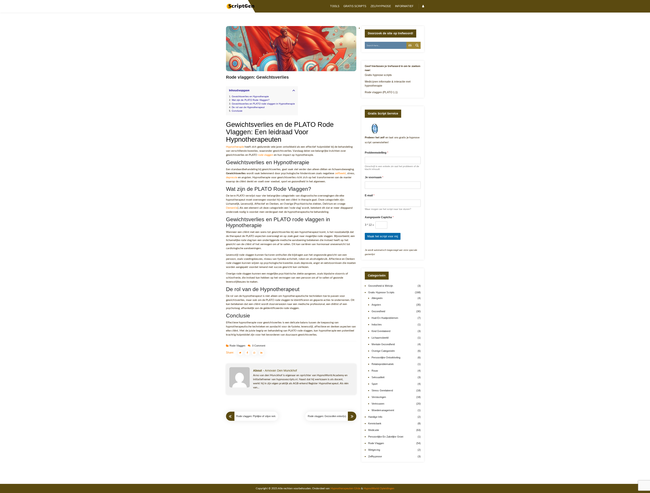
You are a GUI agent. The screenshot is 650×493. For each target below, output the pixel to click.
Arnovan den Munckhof (281, 370)
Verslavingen (379, 397)
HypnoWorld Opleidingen (379, 488)
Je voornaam (374, 177)
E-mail (369, 195)
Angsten (376, 304)
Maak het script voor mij (382, 236)
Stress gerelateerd (382, 390)
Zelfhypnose (381, 6)
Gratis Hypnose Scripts (381, 292)
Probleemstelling (376, 152)
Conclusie (237, 110)
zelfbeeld (340, 173)
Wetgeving (374, 449)
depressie (231, 177)
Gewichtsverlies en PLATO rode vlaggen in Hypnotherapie (263, 103)
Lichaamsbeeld (380, 337)
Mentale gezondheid (383, 344)
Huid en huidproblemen (385, 317)
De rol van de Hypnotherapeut (248, 107)
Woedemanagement (383, 410)
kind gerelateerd (381, 331)
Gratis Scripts (354, 6)
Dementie (232, 208)
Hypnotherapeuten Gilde (345, 488)
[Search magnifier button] (417, 45)
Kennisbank (374, 423)
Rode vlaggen (237, 345)
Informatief (404, 6)
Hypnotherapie (235, 146)
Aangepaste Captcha (379, 217)
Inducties (377, 324)
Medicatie (373, 430)
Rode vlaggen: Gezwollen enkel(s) (327, 416)
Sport (375, 383)
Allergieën (377, 298)
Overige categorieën (383, 350)
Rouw (375, 370)
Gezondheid (378, 311)
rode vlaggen (265, 155)
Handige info (375, 416)
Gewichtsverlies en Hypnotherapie (250, 96)
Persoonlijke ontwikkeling (386, 357)
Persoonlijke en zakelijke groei (385, 436)
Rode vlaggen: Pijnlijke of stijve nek (256, 416)
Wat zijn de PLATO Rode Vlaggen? (250, 100)
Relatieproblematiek (383, 364)
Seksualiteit (378, 377)
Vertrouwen (378, 403)
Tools (334, 6)
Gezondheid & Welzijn (380, 285)
